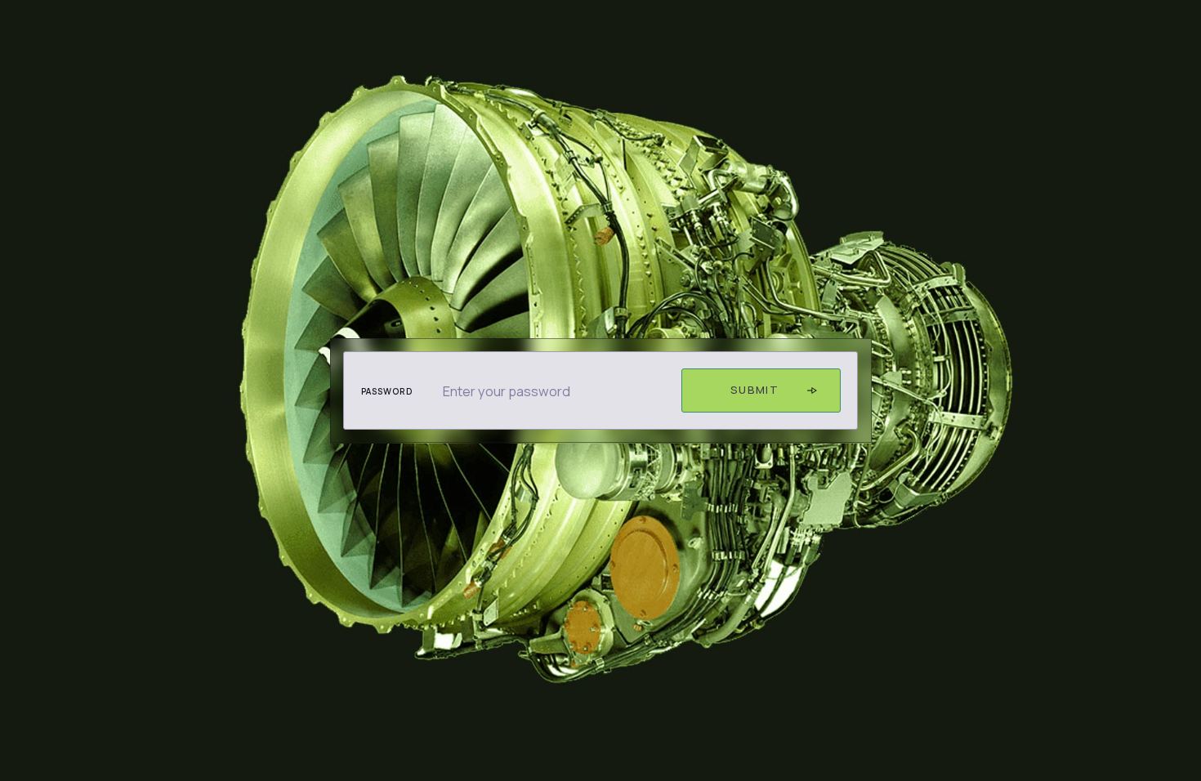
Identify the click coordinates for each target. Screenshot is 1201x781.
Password (387, 391)
